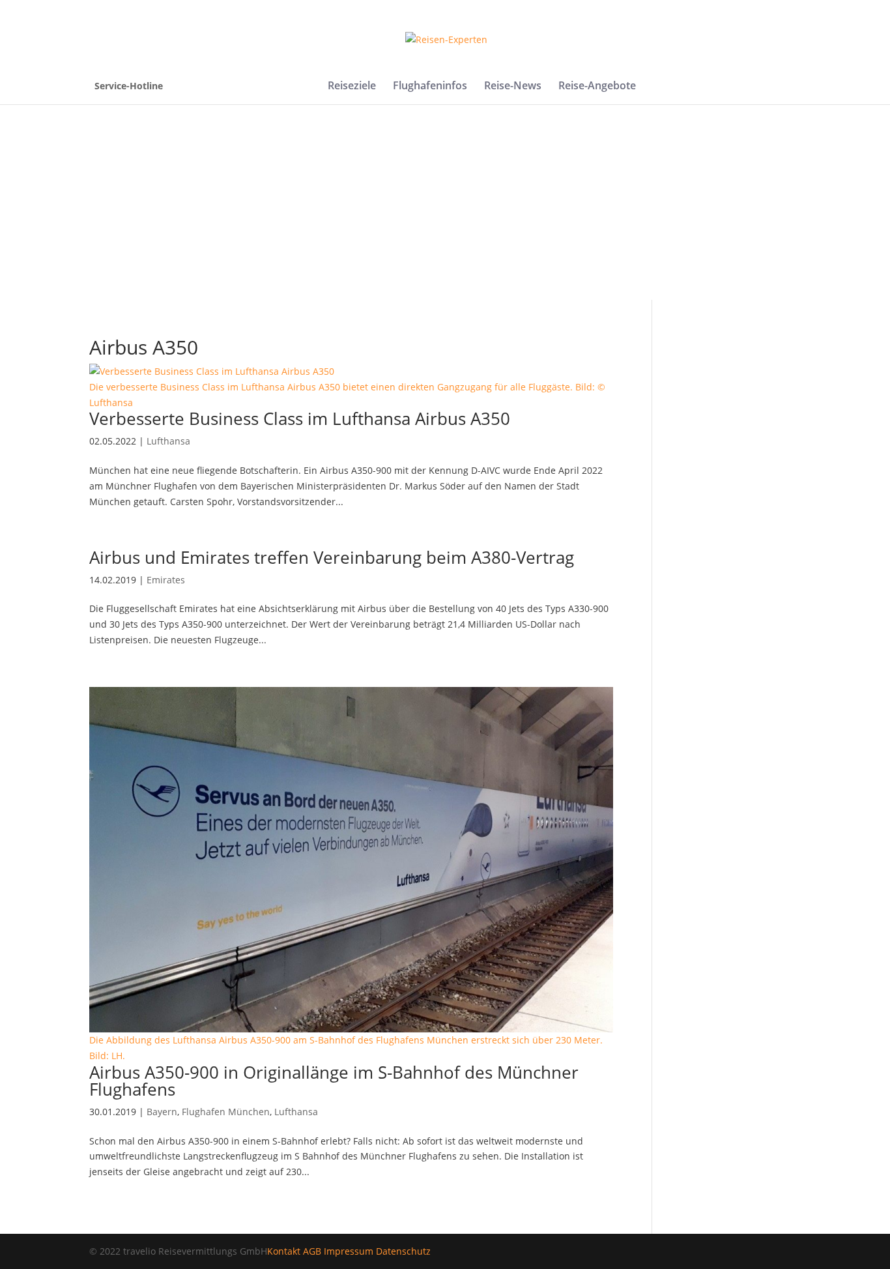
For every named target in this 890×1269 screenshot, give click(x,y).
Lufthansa (168, 441)
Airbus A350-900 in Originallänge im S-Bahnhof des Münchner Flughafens (334, 1080)
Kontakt (283, 1251)
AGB (312, 1251)
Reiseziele (352, 87)
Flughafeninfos (430, 87)
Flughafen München (226, 1111)
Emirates (166, 580)
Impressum (348, 1251)
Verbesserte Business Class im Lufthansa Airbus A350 (299, 418)
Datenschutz (403, 1251)
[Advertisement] (445, 202)
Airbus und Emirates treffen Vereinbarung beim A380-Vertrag (331, 557)
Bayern (162, 1111)
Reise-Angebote (597, 87)
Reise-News (512, 87)
